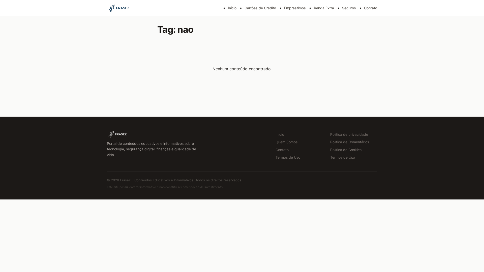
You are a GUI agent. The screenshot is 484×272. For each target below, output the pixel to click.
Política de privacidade (349, 134)
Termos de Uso (288, 157)
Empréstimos (295, 8)
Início (232, 8)
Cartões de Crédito (260, 8)
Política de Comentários (349, 142)
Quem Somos (286, 142)
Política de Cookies (345, 150)
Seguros (349, 8)
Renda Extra (324, 8)
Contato (370, 8)
